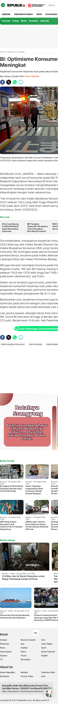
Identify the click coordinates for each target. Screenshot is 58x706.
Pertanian (33, 21)
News (2, 647)
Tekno (23, 651)
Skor (43, 640)
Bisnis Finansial (48, 651)
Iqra (22, 644)
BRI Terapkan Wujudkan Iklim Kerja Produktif (37, 228)
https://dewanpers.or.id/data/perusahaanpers (23, 691)
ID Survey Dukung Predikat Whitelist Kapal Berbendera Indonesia (10, 228)
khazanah (51, 14)
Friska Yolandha (32, 76)
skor (39, 14)
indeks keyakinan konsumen (13, 344)
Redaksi (24, 672)
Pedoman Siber (48, 672)
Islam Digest (46, 644)
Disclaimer (4, 676)
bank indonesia (35, 344)
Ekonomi (11, 52)
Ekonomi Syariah (23, 14)
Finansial (6, 21)
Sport (43, 647)
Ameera (3, 640)
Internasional (5, 651)
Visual (23, 655)
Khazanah (4, 644)
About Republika (7, 672)
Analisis (24, 647)
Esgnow (3, 655)
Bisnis (24, 21)
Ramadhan (25, 659)
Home (2, 52)
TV (1, 659)
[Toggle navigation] (3, 5)
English (44, 655)
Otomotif (44, 21)
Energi (16, 21)
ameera (6, 14)
